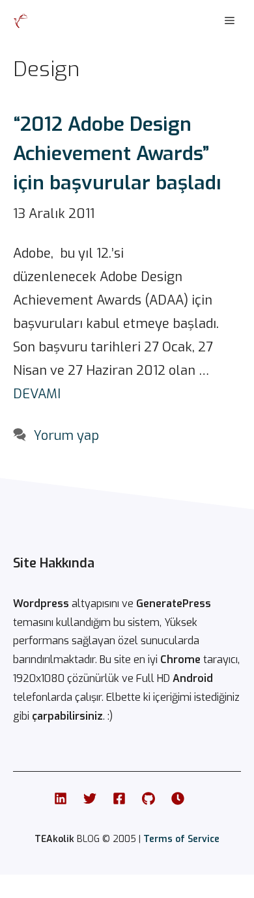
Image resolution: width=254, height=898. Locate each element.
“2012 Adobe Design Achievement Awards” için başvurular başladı (117, 153)
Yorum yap (66, 435)
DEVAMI (37, 394)
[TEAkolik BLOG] (21, 21)
